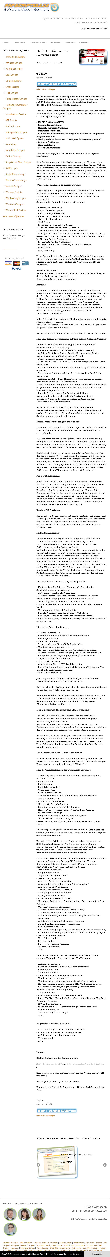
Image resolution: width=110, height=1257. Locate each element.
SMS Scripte (76, 1248)
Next (104, 1165)
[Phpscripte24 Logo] (31, 12)
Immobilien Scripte (10, 1243)
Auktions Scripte (40, 1243)
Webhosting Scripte (51, 1251)
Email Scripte (78, 1243)
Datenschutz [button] (77, 1254)
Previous (38, 1165)
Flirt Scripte (90, 1243)
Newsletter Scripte (27, 1248)
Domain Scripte (65, 1243)
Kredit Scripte (69, 1245)
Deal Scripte (53, 1243)
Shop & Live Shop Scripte (60, 1248)
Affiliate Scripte (26, 1243)
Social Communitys (90, 1248)
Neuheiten (15, 1248)
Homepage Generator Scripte (22, 1245)
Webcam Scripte (35, 1251)
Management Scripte (84, 1245)
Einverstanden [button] (97, 1254)
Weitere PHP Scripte (84, 1251)
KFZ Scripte (57, 1245)
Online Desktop (42, 1248)
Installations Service (43, 1245)
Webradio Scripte (67, 1251)
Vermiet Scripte (21, 1251)
